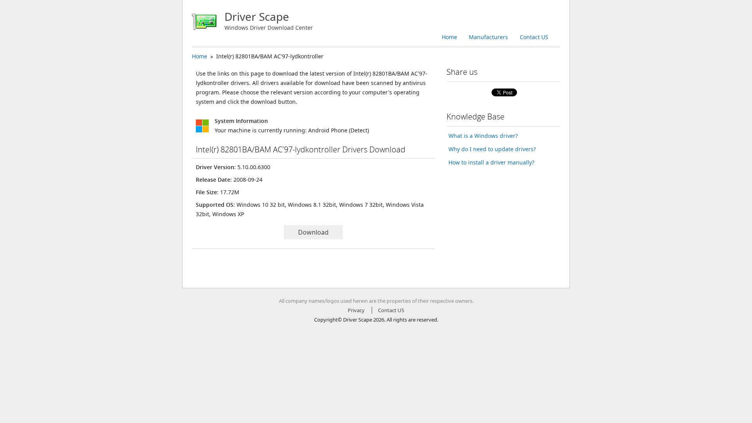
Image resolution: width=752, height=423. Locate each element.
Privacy (356, 310)
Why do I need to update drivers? (492, 149)
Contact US (534, 37)
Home (449, 37)
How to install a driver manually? (491, 162)
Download (313, 232)
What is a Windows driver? (483, 135)
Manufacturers (488, 37)
